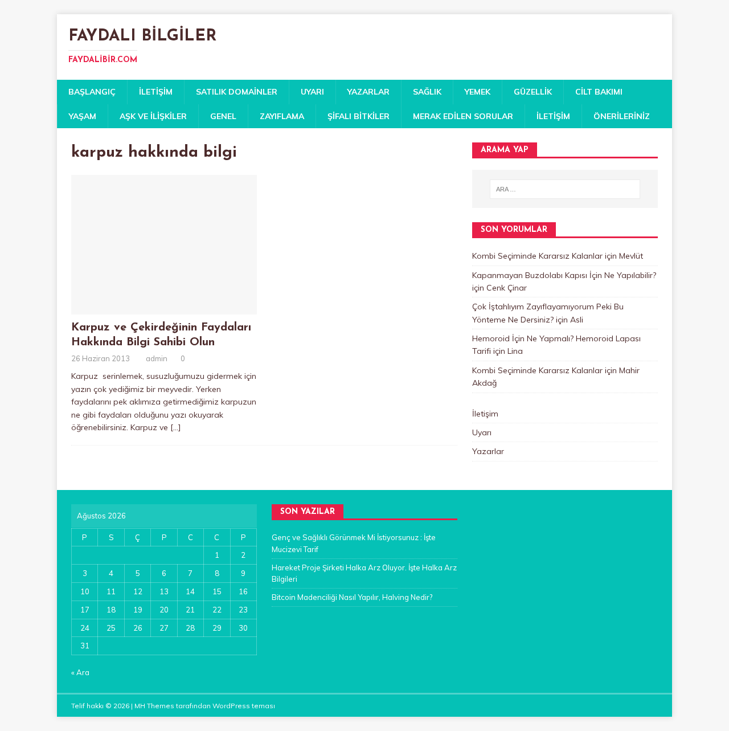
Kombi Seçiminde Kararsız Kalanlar (537, 256)
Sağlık (427, 92)
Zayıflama (282, 116)
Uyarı (312, 92)
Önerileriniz (621, 116)
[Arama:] (565, 189)
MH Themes (154, 705)
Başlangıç (92, 92)
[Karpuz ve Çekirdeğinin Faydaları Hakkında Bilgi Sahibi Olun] (164, 308)
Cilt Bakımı (598, 92)
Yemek (477, 92)
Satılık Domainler (236, 92)
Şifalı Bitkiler (358, 116)
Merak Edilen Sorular (463, 116)
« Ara (80, 672)
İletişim (156, 92)
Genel (223, 116)
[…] (175, 427)
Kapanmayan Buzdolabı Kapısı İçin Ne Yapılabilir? (564, 275)
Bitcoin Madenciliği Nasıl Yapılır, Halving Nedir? (352, 597)
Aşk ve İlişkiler (153, 116)
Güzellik (533, 92)
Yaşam (82, 116)
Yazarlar (368, 92)
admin (156, 358)
